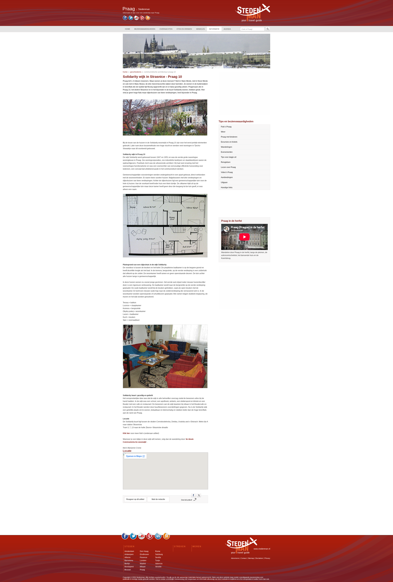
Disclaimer (259, 558)
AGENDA (227, 29)
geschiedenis (135, 72)
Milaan (143, 567)
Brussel (128, 570)
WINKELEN (200, 29)
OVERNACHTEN (166, 29)
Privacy (267, 558)
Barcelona (129, 560)
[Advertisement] (165, 518)
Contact (244, 558)
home (125, 72)
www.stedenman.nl (262, 549)
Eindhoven (144, 554)
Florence (143, 557)
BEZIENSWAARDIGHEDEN (144, 29)
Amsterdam (129, 551)
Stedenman (144, 9)
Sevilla (158, 557)
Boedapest (129, 567)
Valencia (158, 564)
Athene (127, 557)
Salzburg (159, 554)
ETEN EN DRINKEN (184, 29)
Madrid (143, 564)
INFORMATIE (214, 29)
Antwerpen (129, 554)
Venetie (158, 567)
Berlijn (127, 564)
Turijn (157, 560)
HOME (127, 29)
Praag (142, 570)
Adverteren (235, 558)
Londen (143, 560)
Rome (157, 551)
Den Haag (144, 551)
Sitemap (251, 558)
